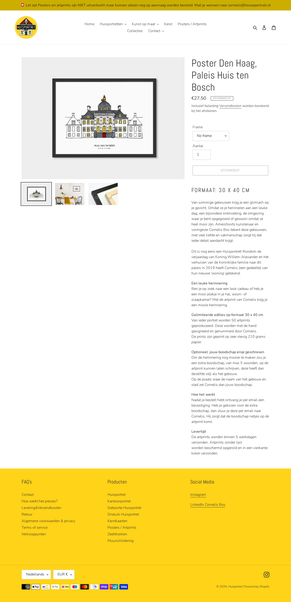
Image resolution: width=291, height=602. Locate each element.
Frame (198, 127)
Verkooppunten (34, 534)
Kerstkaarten (117, 520)
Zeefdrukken (117, 534)
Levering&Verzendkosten (41, 507)
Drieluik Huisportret (123, 514)
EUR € (63, 574)
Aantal (198, 145)
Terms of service (35, 527)
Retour (27, 514)
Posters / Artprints (122, 527)
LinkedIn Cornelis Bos (207, 504)
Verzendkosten (230, 106)
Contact (28, 494)
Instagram (198, 494)
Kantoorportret (119, 501)
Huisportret (116, 494)
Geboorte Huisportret (124, 507)
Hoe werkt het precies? (40, 501)
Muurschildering (120, 540)
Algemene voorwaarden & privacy (48, 520)
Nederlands (35, 574)
